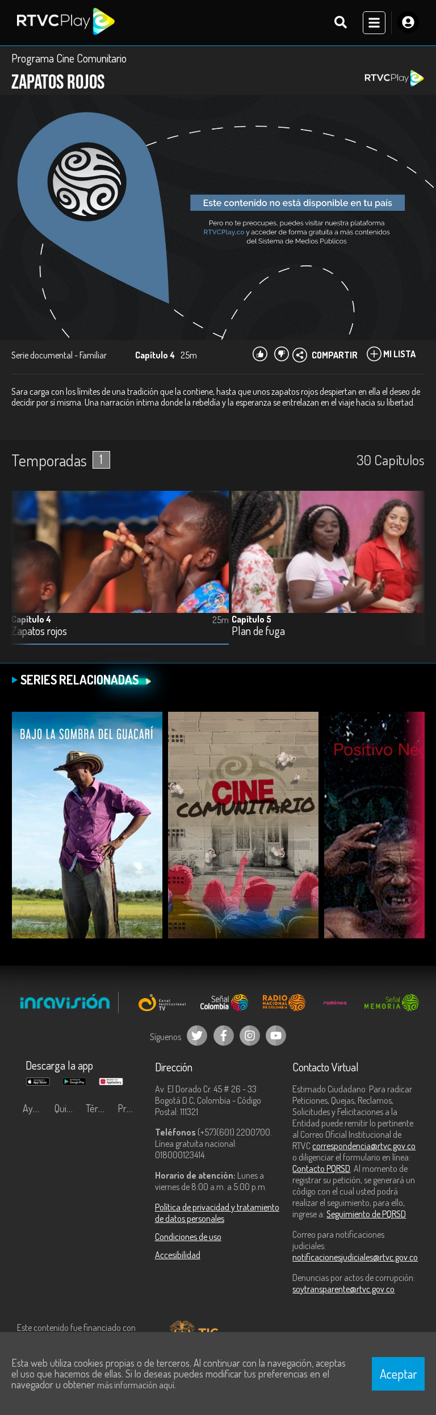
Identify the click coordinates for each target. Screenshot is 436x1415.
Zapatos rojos (39, 631)
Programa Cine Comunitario (69, 58)
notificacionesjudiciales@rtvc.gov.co (355, 1257)
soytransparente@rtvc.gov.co (343, 1289)
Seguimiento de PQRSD (366, 1214)
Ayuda (35, 1108)
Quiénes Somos (67, 1108)
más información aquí (135, 1385)
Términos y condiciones (99, 1108)
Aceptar (398, 1373)
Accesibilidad (177, 1254)
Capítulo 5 (251, 619)
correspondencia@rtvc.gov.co (364, 1145)
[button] (410, 576)
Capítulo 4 (31, 619)
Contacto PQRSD (321, 1168)
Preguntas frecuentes (131, 1108)
